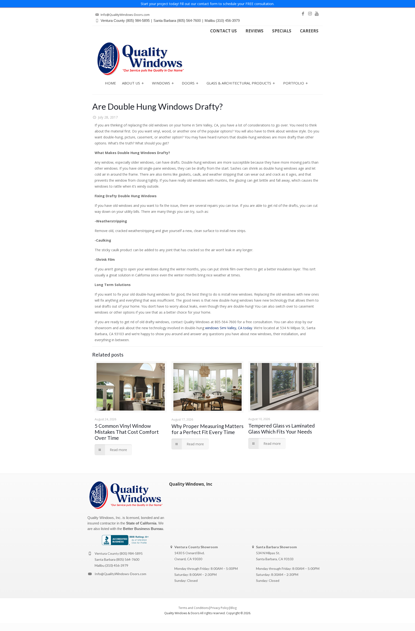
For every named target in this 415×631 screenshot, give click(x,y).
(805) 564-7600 (127, 559)
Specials (281, 31)
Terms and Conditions (193, 608)
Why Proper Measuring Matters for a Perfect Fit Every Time (207, 429)
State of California (141, 523)
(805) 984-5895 (131, 553)
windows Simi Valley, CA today (228, 328)
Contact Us (223, 31)
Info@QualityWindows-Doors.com (120, 574)
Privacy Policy (219, 608)
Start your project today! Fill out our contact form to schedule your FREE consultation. (207, 3)
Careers (309, 31)
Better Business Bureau (143, 529)
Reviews (254, 31)
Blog (233, 608)
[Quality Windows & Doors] (140, 58)
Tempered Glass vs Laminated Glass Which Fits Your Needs (281, 429)
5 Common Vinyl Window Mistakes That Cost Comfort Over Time (127, 432)
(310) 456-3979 (116, 565)
